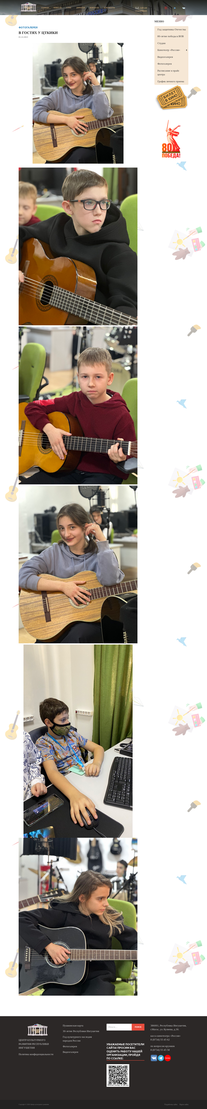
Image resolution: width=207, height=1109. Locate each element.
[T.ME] (174, 8)
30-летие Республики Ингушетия (81, 1031)
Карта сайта (184, 1104)
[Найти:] (125, 1027)
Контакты (94, 8)
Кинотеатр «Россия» (168, 50)
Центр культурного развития (39, 1104)
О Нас (68, 8)
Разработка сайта (170, 1104)
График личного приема (170, 81)
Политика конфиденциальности (36, 1054)
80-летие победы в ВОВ (170, 36)
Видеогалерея (165, 57)
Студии (161, 43)
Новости (57, 8)
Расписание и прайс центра (168, 72)
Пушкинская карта (73, 1025)
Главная (45, 8)
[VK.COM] (183, 8)
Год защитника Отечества (171, 29)
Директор (80, 8)
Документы (109, 8)
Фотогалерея (28, 27)
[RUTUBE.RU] (165, 8)
